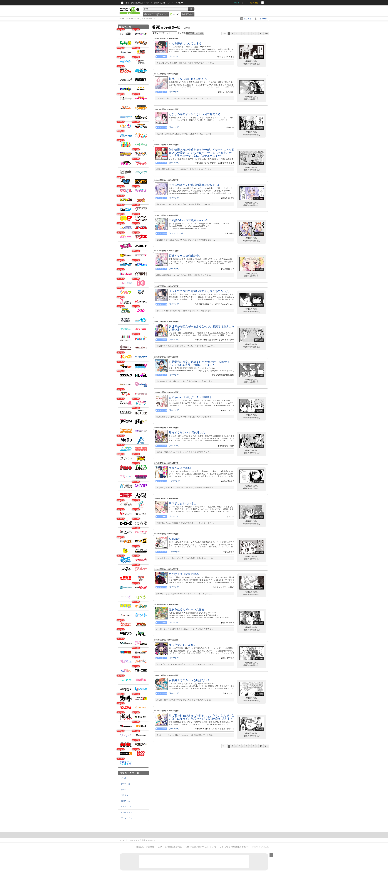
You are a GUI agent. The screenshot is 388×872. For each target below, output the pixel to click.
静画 (133, 3)
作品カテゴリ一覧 (129, 773)
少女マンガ (125, 795)
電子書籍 (188, 14)
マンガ (176, 14)
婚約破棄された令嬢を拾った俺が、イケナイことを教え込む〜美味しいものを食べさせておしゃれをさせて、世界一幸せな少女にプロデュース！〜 (201, 152)
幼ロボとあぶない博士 (182, 503)
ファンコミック (127, 818)
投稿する (247, 19)
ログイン (237, 3)
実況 (163, 3)
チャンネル (147, 3)
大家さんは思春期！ (181, 468)
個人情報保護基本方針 (174, 847)
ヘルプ (159, 847)
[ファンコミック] (176, 233)
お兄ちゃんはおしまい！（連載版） (190, 397)
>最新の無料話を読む (251, 64)
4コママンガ (126, 807)
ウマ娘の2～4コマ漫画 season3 (188, 220)
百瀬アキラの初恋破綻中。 (185, 255)
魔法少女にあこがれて (182, 644)
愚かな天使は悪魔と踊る (184, 574)
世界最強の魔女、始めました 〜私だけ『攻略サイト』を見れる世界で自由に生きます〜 (199, 363)
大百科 (157, 3)
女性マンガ (125, 801)
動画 (127, 3)
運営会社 (140, 847)
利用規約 (150, 847)
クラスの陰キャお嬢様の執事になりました (195, 184)
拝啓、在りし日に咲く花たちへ (188, 78)
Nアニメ (170, 3)
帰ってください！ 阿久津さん (187, 432)
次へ (266, 33)
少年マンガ (125, 784)
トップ (150, 14)
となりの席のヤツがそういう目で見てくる (195, 114)
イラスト (163, 14)
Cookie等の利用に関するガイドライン (201, 847)
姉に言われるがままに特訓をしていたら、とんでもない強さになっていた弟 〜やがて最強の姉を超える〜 (201, 717)
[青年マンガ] (174, 56)
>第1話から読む (251, 61)
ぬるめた (174, 538)
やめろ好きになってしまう (185, 43)
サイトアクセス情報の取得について (234, 847)
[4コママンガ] (174, 481)
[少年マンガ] (174, 127)
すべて (124, 778)
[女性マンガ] (174, 339)
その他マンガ (126, 812)
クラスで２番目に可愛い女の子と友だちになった (199, 291)
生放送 (139, 3)
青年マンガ (125, 789)
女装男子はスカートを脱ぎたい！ (189, 680)
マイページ (262, 19)
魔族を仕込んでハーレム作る (186, 609)
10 (261, 33)
